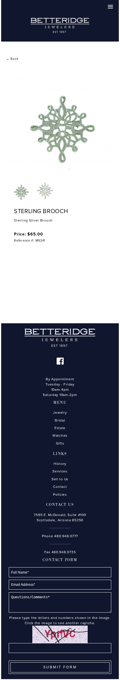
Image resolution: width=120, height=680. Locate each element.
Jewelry (60, 413)
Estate (60, 428)
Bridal (60, 420)
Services (60, 471)
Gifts (60, 443)
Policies (60, 494)
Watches (60, 435)
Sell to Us (60, 479)
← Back (12, 59)
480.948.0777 (66, 536)
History (60, 464)
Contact (60, 487)
